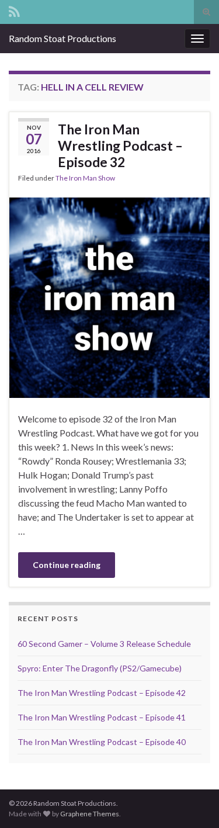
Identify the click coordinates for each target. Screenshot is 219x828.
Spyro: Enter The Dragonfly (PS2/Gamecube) (100, 668)
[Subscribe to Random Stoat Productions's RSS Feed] (14, 9)
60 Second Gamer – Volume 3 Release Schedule (104, 644)
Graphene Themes (89, 813)
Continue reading (66, 565)
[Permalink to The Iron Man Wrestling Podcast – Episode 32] (109, 296)
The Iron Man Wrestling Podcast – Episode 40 (102, 742)
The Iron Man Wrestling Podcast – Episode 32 (120, 145)
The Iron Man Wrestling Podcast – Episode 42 (102, 693)
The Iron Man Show (85, 178)
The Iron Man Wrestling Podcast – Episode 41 (102, 717)
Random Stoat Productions (62, 38)
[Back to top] (192, 801)
